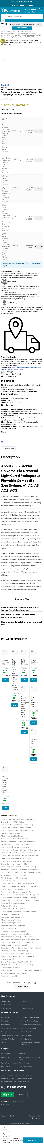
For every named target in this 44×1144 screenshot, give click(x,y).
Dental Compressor (9, 942)
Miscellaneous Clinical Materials (13, 850)
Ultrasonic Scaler (8, 951)
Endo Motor (22, 951)
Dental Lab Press (26, 956)
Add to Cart (32, 1140)
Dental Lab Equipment (30, 897)
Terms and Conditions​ (9, 1063)
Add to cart (5, 680)
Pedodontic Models (24, 965)
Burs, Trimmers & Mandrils (11, 867)
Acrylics (28, 858)
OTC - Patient (19, 822)
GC (5, 85)
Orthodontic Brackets (10, 967)
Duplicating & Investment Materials (14, 886)
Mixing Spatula (7, 959)
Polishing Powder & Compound (13, 925)
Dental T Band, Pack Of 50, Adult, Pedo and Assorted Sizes (5, 784)
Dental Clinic (15, 24)
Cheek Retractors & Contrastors (14, 878)
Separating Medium (32, 900)
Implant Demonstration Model (13, 931)
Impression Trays (21, 889)
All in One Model (7, 965)
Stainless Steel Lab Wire (10, 833)
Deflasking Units (7, 953)
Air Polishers (35, 948)
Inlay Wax (5, 903)
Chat (10, 1094)
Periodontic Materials (9, 892)
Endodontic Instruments (29, 869)
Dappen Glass (20, 945)
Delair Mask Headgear (24, 662)
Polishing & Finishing (9, 906)
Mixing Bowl (18, 900)
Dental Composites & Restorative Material (17, 32)
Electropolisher (28, 937)
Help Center (5, 1067)
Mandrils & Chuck (23, 953)
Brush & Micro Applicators (11, 844)
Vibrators (5, 939)
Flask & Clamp (29, 867)
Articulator (15, 939)
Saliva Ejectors (34, 850)
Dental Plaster (6, 889)
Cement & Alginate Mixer (30, 1017)
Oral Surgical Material (29, 856)
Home (3, 31)
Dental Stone (6, 847)
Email (21, 1094)
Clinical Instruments (26, 842)
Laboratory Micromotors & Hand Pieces (16, 934)
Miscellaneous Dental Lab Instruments (16, 861)
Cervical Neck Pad (33, 741)
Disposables (28, 844)
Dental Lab (27, 825)
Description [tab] (9, 448)
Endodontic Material (9, 869)
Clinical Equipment (29, 911)
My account (5, 1054)
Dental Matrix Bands (22, 847)
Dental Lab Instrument (10, 856)
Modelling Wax (26, 892)
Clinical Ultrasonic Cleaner (11, 970)
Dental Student (25, 828)
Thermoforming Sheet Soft (12, 858)
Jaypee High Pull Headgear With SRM (33, 702)
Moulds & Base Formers (29, 853)
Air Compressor (25, 942)
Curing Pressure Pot (9, 956)
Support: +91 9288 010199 (22, 2)
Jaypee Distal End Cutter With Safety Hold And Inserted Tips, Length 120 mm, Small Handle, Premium (14, 674)
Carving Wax (6, 900)
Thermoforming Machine (11, 920)
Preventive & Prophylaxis (11, 825)
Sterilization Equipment (10, 937)
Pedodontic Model (8, 976)
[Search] (3, 20)
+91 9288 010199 (16, 1087)
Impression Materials (9, 853)
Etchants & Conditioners (10, 914)
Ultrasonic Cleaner (32, 970)
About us (22, 1054)
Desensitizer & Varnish (10, 819)
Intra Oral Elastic (22, 864)
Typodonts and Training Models (13, 872)
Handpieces (22, 976)
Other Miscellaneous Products (13, 875)
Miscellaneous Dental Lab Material (14, 839)
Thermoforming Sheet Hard (12, 836)
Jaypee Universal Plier (5, 662)
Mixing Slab (34, 895)
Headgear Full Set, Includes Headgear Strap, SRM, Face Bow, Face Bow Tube (24, 706)
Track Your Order (25, 1067)
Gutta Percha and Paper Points (13, 973)
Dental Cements (7, 864)
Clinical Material (28, 24)
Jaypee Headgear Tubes (33, 662)
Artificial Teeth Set (8, 842)
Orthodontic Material (9, 830)
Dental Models (34, 872)
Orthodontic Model (8, 928)
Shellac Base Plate (18, 903)
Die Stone (34, 886)
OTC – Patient (6, 1008)
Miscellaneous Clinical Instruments (14, 895)
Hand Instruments (8, 881)
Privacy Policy (24, 1063)
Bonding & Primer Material (11, 917)
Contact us (5, 1057)
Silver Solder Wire (8, 948)
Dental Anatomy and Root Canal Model (16, 962)
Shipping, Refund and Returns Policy (29, 1058)
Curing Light (22, 948)
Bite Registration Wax (30, 939)
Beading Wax (26, 1039)
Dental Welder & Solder (10, 897)
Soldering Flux (6, 945)
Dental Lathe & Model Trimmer (13, 909)
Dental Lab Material (9, 828)
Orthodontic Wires (27, 830)
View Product (22, 27)
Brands (25, 1005)
